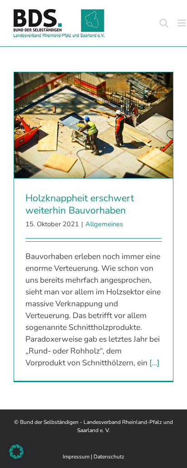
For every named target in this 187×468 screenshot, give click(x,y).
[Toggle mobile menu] (182, 23)
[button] (16, 451)
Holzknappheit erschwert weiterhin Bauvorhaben (79, 204)
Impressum (76, 456)
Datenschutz (109, 456)
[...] (154, 362)
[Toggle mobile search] (163, 23)
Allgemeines (104, 224)
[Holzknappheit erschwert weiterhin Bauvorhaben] (93, 125)
